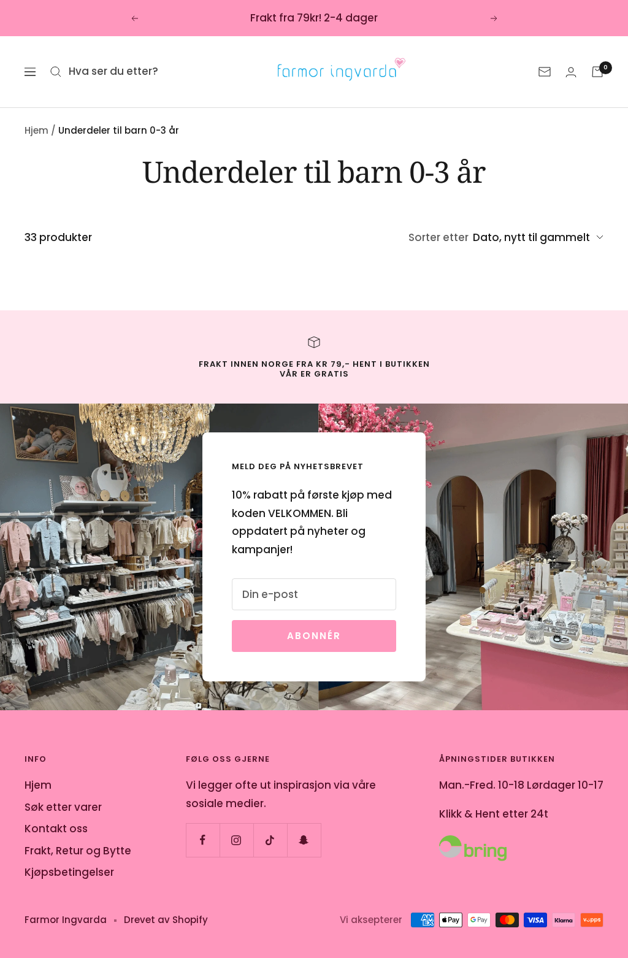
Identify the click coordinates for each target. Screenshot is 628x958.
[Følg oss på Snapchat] (304, 840)
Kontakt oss (56, 828)
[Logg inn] (570, 72)
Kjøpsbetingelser (69, 872)
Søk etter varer (63, 807)
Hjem (36, 130)
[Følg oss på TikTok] (270, 840)
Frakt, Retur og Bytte (78, 850)
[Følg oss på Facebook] (203, 840)
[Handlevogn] (597, 71)
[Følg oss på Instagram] (236, 840)
